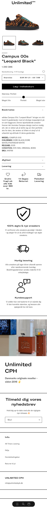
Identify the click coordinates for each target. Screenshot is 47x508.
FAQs (7, 450)
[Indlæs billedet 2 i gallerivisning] (23, 42)
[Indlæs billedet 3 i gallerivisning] (37, 42)
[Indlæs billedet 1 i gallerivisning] (9, 42)
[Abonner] (39, 420)
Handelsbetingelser (12, 457)
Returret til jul (10, 464)
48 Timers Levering (12, 444)
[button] (17, 504)
